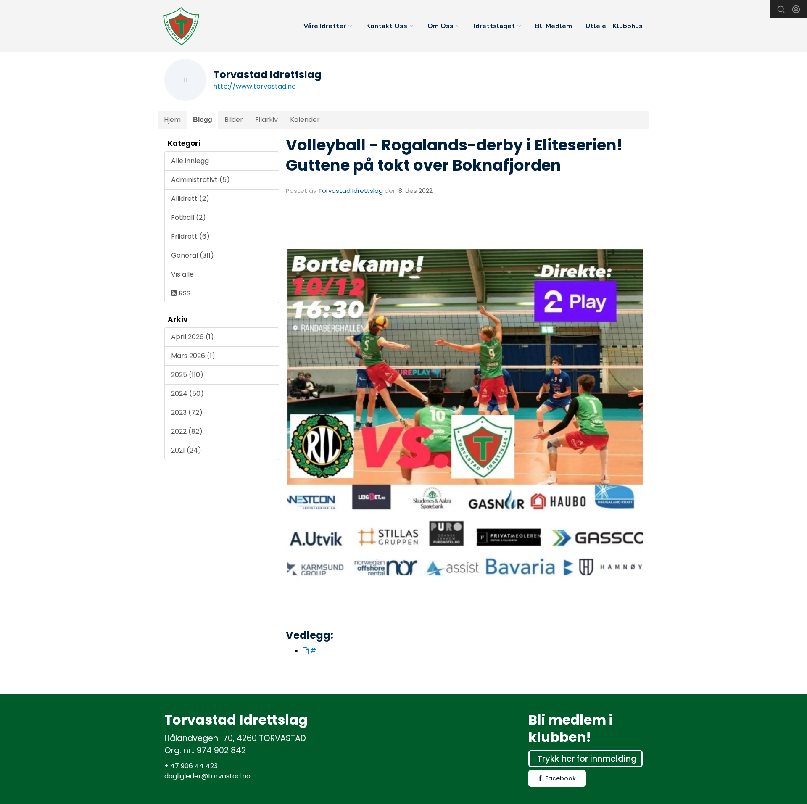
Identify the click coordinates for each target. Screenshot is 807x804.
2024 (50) (187, 393)
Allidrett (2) (190, 198)
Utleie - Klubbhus (614, 26)
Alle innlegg (190, 161)
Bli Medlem (553, 26)
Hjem (172, 119)
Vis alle (182, 274)
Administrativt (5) (200, 180)
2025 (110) (187, 375)
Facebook (560, 778)
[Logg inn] (796, 9)
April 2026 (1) (192, 337)
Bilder (233, 119)
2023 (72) (187, 412)
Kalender (305, 119)
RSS (183, 293)
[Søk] (781, 9)
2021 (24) (186, 450)
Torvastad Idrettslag (350, 190)
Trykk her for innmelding (587, 758)
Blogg (202, 119)
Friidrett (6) (190, 236)
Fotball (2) (188, 217)
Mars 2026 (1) (193, 356)
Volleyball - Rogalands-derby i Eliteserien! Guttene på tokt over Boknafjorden (454, 155)
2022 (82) (187, 431)
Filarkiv (266, 119)
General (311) (192, 255)
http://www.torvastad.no (254, 86)
